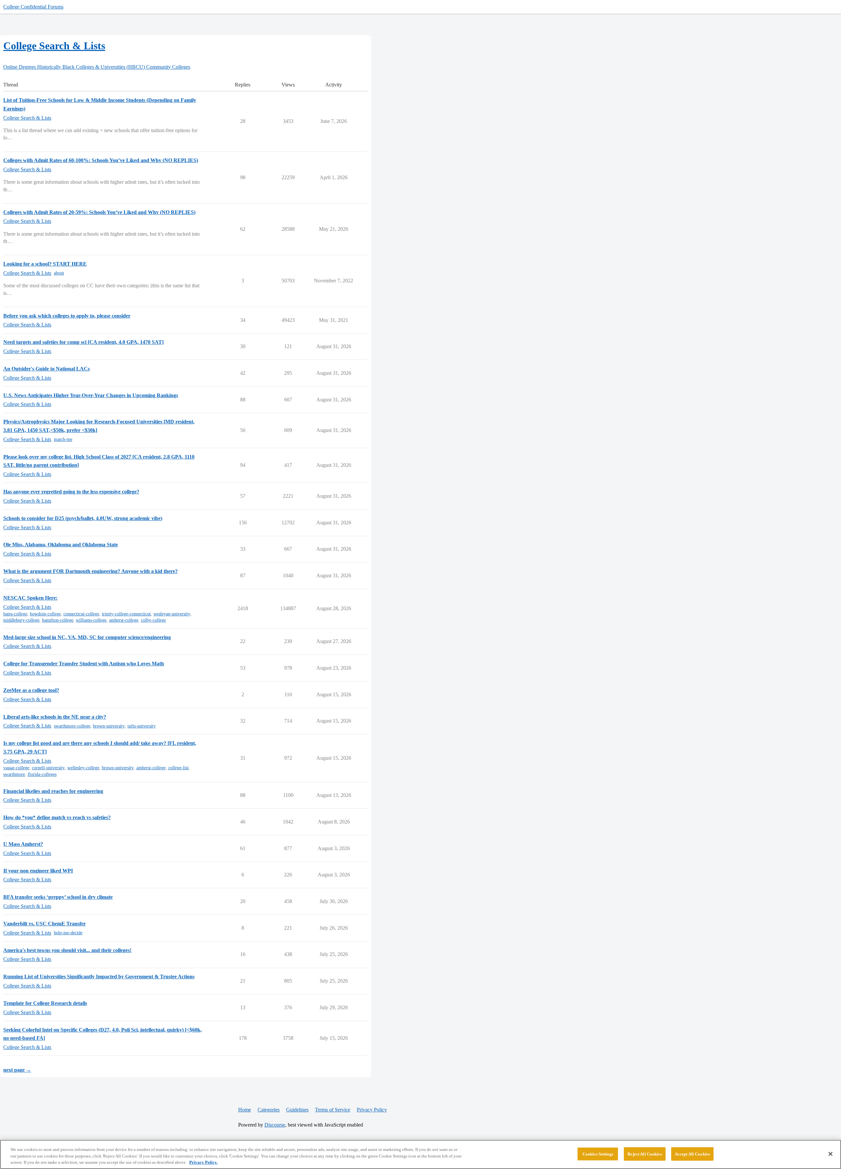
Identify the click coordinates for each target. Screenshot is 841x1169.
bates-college (15, 613)
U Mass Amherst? (23, 844)
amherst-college (123, 620)
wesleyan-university (171, 613)
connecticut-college (81, 613)
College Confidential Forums (33, 7)
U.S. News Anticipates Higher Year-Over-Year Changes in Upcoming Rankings (90, 395)
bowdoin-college (45, 613)
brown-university (109, 726)
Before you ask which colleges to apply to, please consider (66, 316)
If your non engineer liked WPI (38, 870)
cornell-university (48, 767)
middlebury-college (21, 620)
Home (244, 1109)
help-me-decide (68, 932)
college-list (178, 767)
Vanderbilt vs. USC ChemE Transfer (44, 923)
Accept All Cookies (692, 1153)
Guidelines (297, 1109)
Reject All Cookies (644, 1153)
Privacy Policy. (203, 1162)
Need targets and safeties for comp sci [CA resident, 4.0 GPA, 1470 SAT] (83, 342)
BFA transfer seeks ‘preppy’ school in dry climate (58, 897)
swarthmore (14, 774)
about (59, 273)
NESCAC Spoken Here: (30, 598)
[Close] (830, 1154)
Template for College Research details (45, 1003)
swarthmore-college (72, 726)
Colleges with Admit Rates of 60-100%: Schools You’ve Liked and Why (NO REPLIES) (100, 160)
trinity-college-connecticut (126, 613)
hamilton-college (57, 620)
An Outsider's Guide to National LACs (46, 368)
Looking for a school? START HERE (45, 264)
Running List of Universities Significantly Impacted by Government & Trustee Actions (98, 976)
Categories (269, 1109)
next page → (17, 1070)
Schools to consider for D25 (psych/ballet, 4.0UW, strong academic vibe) (82, 518)
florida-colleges (42, 774)
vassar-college (16, 767)
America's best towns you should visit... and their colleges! (67, 950)
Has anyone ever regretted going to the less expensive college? (71, 491)
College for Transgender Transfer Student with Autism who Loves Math (83, 663)
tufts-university (141, 726)
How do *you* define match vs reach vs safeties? (57, 817)
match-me (63, 439)
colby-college (153, 620)
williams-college (91, 620)
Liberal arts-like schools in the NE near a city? (54, 717)
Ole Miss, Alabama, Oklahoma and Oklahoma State (60, 544)
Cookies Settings (597, 1153)
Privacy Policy (372, 1109)
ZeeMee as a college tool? (31, 690)
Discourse (274, 1125)
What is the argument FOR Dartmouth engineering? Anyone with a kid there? (90, 571)
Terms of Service (332, 1109)
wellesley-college (83, 767)
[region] (420, 1154)
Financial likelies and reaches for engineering (53, 791)
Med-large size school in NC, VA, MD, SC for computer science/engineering (87, 637)
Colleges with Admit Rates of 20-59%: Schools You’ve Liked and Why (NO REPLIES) (99, 212)
